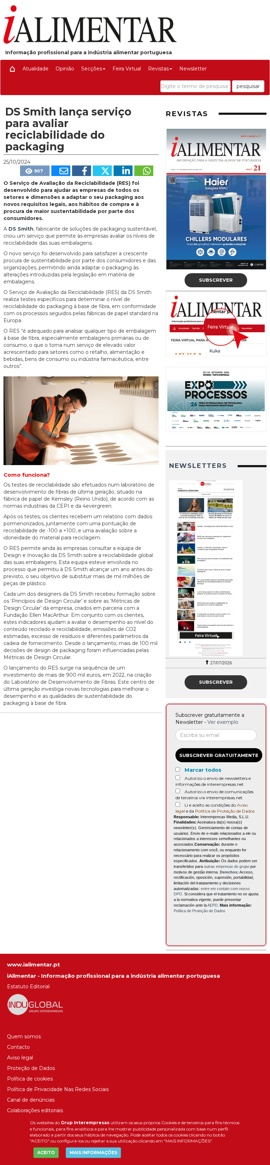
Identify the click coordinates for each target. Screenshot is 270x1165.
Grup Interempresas (85, 1122)
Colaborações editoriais (35, 1110)
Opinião (65, 68)
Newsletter (193, 68)
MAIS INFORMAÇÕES (93, 1152)
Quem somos (24, 1036)
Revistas (158, 68)
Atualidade (35, 68)
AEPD (212, 905)
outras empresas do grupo (226, 866)
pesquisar (248, 86)
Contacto (18, 1047)
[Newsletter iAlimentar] (216, 568)
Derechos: (229, 872)
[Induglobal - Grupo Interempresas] (35, 1004)
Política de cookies (30, 1079)
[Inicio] (12, 68)
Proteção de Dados (31, 1068)
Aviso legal (20, 1057)
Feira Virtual (126, 68)
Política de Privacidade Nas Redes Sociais (58, 1089)
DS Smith (20, 229)
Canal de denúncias (30, 1100)
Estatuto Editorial (28, 986)
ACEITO (46, 1152)
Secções (91, 68)
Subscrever (216, 280)
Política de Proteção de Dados (225, 811)
